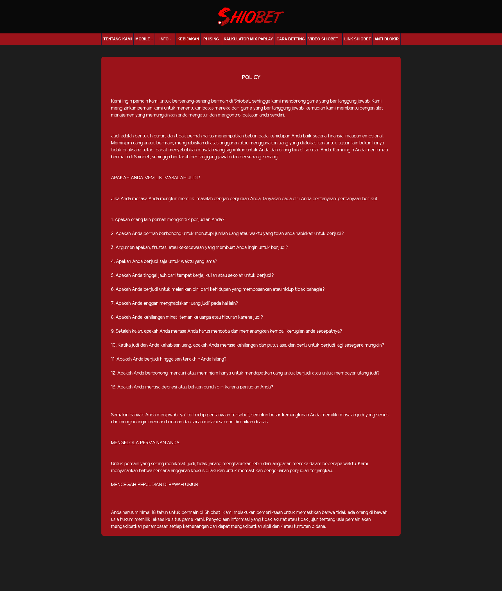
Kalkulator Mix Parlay (248, 39)
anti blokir (386, 39)
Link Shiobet (357, 39)
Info (163, 39)
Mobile (142, 39)
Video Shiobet (323, 39)
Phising (211, 39)
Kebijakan (188, 39)
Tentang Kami (117, 39)
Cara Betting (291, 39)
